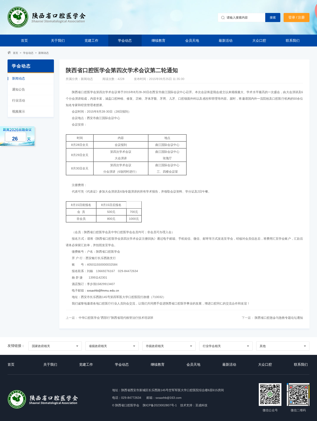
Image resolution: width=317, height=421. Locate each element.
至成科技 (201, 405)
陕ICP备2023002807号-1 (160, 405)
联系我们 (293, 40)
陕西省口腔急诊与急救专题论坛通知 (278, 317)
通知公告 (18, 89)
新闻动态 (43, 52)
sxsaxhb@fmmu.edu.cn (103, 290)
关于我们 (58, 40)
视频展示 (18, 111)
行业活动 (18, 100)
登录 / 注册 (296, 17)
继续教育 (158, 40)
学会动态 (125, 40)
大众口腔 (259, 40)
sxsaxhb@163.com (168, 397)
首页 (24, 40)
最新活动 (225, 40)
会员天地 (192, 40)
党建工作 (91, 40)
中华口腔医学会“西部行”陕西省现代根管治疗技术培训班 (115, 317)
